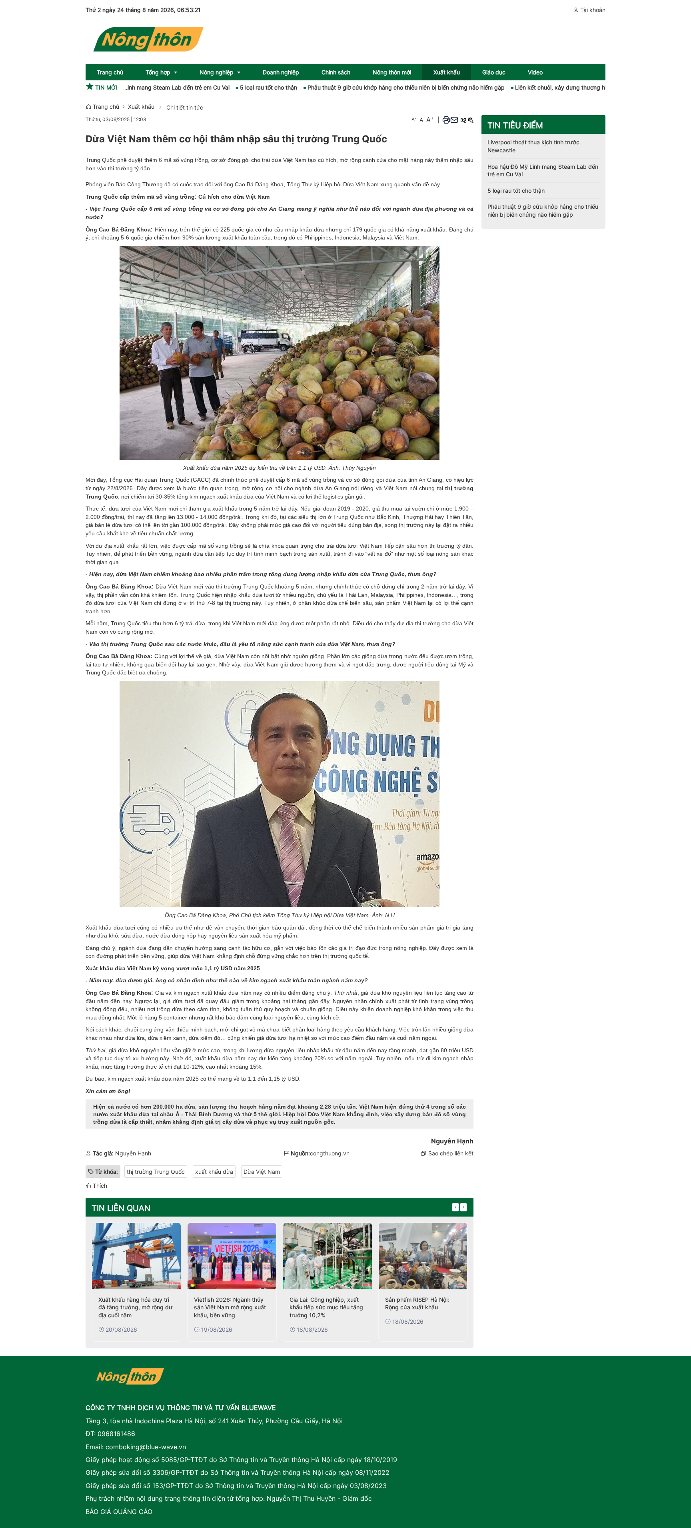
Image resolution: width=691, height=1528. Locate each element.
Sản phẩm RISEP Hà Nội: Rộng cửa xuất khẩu (417, 1303)
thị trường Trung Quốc (156, 1171)
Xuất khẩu (141, 106)
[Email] (454, 120)
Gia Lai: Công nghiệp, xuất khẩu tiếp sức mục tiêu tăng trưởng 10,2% (326, 1307)
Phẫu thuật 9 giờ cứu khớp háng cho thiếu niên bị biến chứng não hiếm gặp (360, 87)
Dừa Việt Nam (262, 1171)
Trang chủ (105, 106)
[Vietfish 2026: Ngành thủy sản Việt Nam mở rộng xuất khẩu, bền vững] (232, 1256)
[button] (446, 120)
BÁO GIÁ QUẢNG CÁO (119, 1512)
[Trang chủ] (148, 37)
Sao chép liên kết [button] (450, 1153)
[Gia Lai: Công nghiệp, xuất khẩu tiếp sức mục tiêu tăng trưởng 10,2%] (327, 1256)
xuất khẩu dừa (153, 1078)
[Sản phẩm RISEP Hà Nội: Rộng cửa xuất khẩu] (423, 1256)
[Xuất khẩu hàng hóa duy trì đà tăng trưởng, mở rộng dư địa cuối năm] (136, 1256)
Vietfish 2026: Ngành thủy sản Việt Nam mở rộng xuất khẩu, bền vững (230, 1307)
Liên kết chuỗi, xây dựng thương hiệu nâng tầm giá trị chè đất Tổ (555, 87)
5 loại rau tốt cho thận (223, 87)
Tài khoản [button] (592, 9)
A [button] (413, 119)
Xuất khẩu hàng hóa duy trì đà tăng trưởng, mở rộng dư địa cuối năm (135, 1307)
